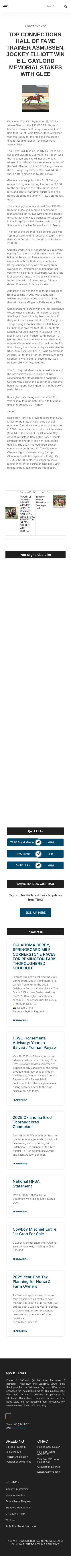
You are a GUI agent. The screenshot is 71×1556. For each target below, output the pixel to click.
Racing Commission (48, 1446)
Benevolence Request (18, 1501)
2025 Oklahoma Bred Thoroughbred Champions (32, 1122)
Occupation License (48, 1466)
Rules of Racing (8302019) (46, 1453)
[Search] (65, 6)
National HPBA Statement (26, 1183)
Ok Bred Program (15, 1446)
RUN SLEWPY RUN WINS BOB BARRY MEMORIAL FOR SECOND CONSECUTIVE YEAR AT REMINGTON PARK (34, 799)
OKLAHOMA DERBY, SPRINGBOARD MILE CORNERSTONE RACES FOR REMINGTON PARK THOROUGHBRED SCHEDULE (34, 956)
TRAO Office (20, 1428)
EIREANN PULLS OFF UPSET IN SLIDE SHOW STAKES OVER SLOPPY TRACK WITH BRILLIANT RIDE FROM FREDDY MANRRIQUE (35, 634)
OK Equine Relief (15, 1513)
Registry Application (16, 1456)
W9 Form (10, 1520)
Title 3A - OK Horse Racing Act (48, 1460)
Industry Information (17, 1488)
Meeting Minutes (15, 1495)
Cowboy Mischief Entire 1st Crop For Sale (34, 1231)
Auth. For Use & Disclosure (21, 1526)
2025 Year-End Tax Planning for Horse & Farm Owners (32, 1281)
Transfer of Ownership (18, 1461)
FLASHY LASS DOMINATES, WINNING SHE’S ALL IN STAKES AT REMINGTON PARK (35, 762)
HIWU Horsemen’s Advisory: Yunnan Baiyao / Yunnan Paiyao (34, 1043)
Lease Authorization (48, 1471)
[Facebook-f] (8, 1416)
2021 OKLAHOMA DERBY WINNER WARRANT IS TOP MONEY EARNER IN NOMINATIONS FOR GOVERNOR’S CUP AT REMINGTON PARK (34, 722)
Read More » (20, 1020)
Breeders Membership (18, 1507)
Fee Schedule (13, 1451)
